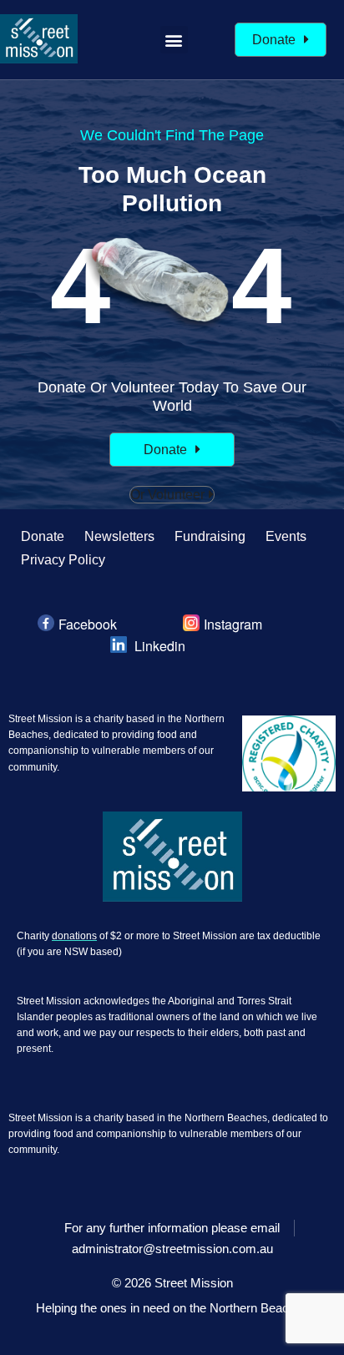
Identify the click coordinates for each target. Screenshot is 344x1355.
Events (286, 536)
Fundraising (210, 536)
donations (74, 936)
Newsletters (119, 536)
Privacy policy (63, 560)
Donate (42, 536)
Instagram (233, 624)
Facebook (87, 624)
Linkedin (159, 645)
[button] (174, 39)
